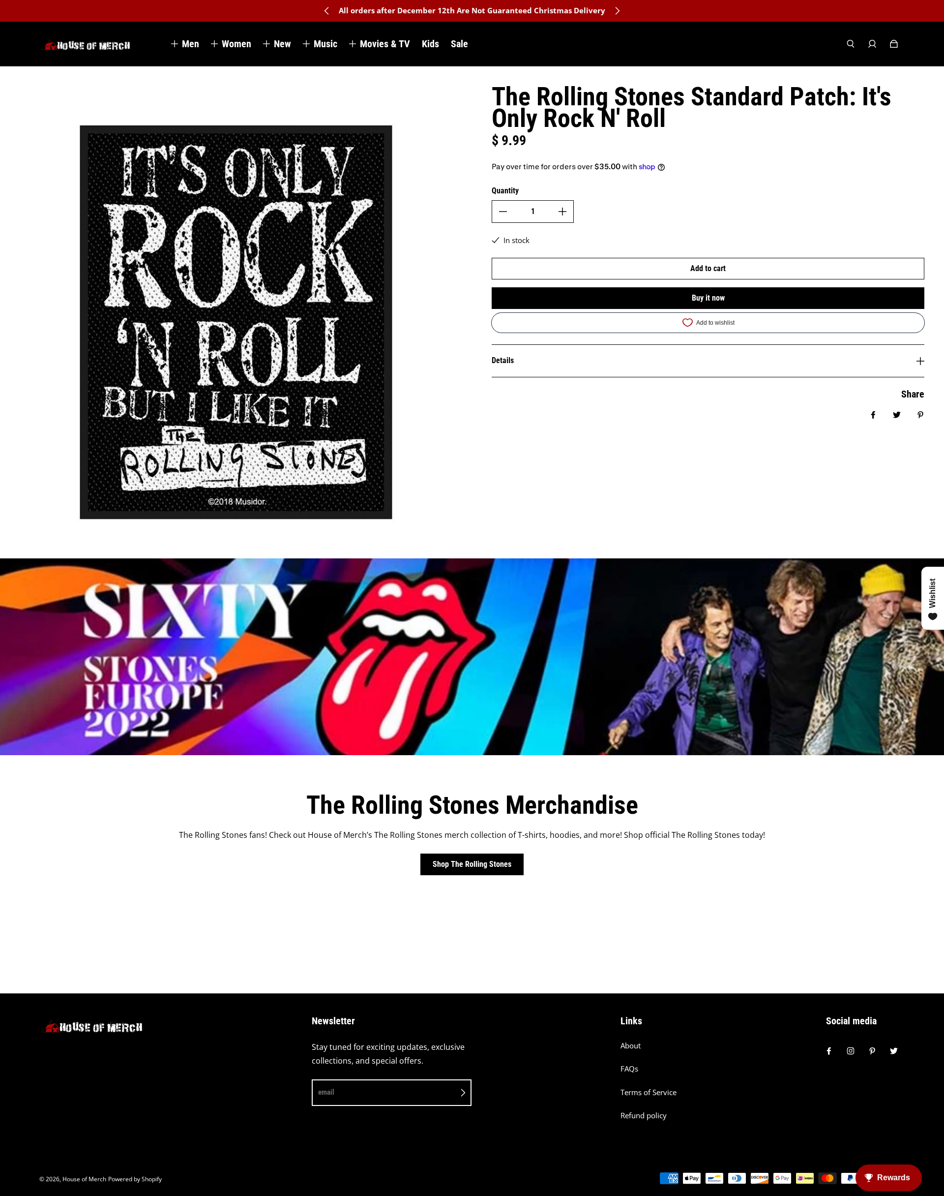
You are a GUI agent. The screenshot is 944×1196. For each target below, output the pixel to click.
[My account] (872, 44)
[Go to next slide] (617, 11)
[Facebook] (829, 1051)
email (326, 1092)
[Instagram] (850, 1051)
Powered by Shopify (135, 1179)
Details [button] (503, 360)
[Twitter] (894, 1051)
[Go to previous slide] (327, 11)
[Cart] (894, 44)
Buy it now (708, 298)
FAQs (629, 1069)
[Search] (850, 44)
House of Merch (84, 1179)
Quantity (505, 190)
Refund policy (643, 1115)
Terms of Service (648, 1092)
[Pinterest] (872, 1051)
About (630, 1046)
